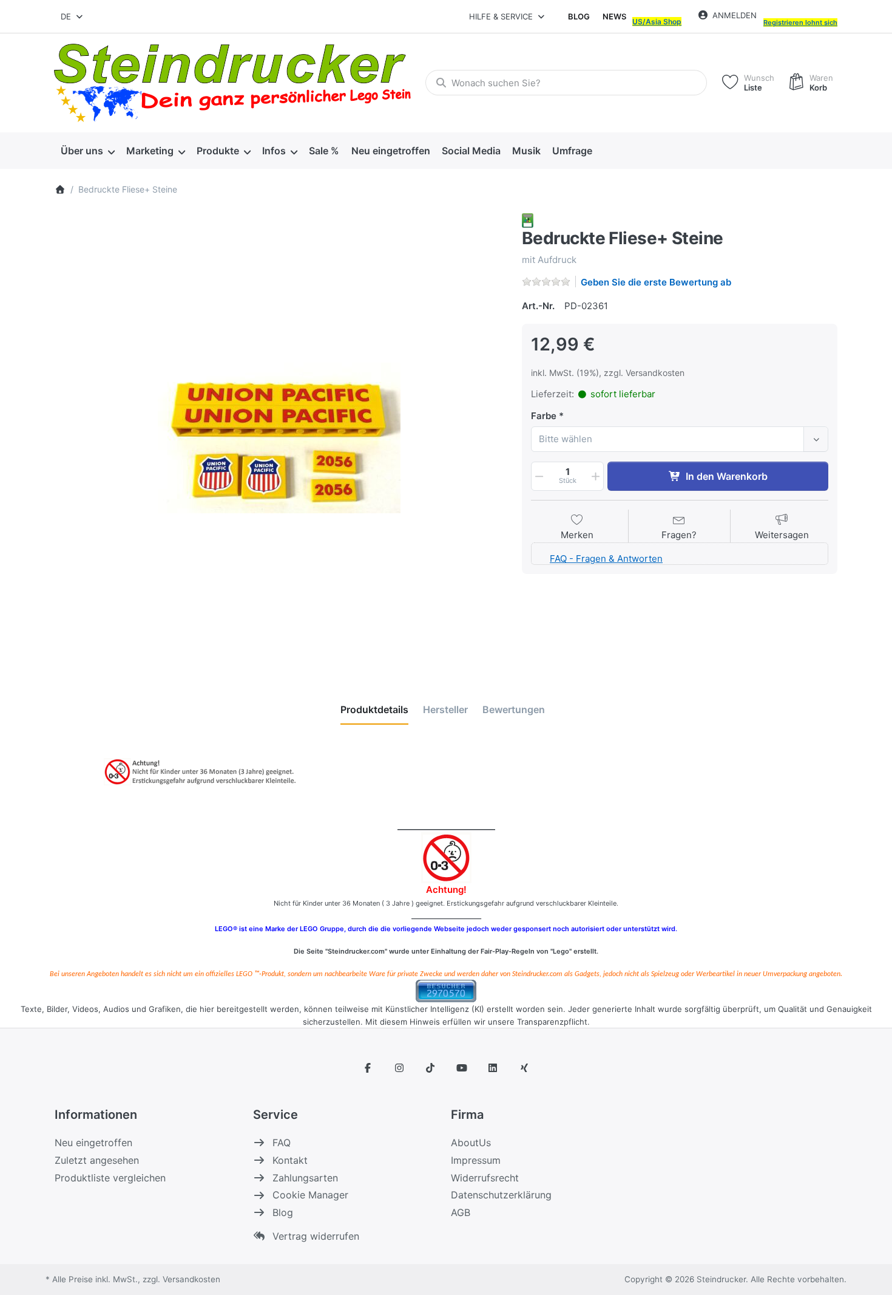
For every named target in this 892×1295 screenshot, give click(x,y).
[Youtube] (461, 1067)
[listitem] (279, 438)
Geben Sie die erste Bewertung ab (656, 282)
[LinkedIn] (493, 1067)
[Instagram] (399, 1067)
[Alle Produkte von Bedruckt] (527, 219)
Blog (579, 16)
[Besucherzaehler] (446, 990)
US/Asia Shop (656, 21)
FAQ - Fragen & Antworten (606, 558)
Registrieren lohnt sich (800, 22)
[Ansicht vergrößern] (279, 438)
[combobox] (72, 16)
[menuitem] (87, 151)
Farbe (543, 416)
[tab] (374, 709)
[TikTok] (430, 1067)
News (614, 16)
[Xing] (524, 1067)
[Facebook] (367, 1067)
